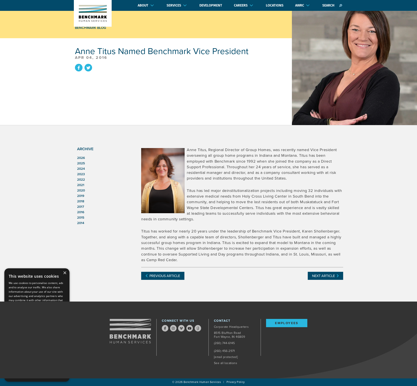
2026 (81, 158)
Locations (274, 5)
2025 (81, 163)
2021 (80, 185)
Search (328, 5)
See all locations (225, 363)
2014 (80, 223)
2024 (81, 169)
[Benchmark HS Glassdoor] (198, 328)
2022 (81, 179)
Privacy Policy (236, 382)
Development (210, 5)
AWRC (299, 5)
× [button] (64, 273)
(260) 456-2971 (224, 351)
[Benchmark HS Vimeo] (181, 328)
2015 (80, 217)
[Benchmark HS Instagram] (173, 328)
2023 (81, 174)
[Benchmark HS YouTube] (189, 328)
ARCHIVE (85, 149)
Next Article (324, 276)
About (143, 5)
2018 (80, 201)
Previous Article (164, 276)
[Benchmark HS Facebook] (165, 328)
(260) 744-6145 (224, 343)
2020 (81, 190)
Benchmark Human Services (202, 382)
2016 (80, 212)
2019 (80, 196)
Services (174, 5)
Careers (241, 5)
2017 (80, 207)
